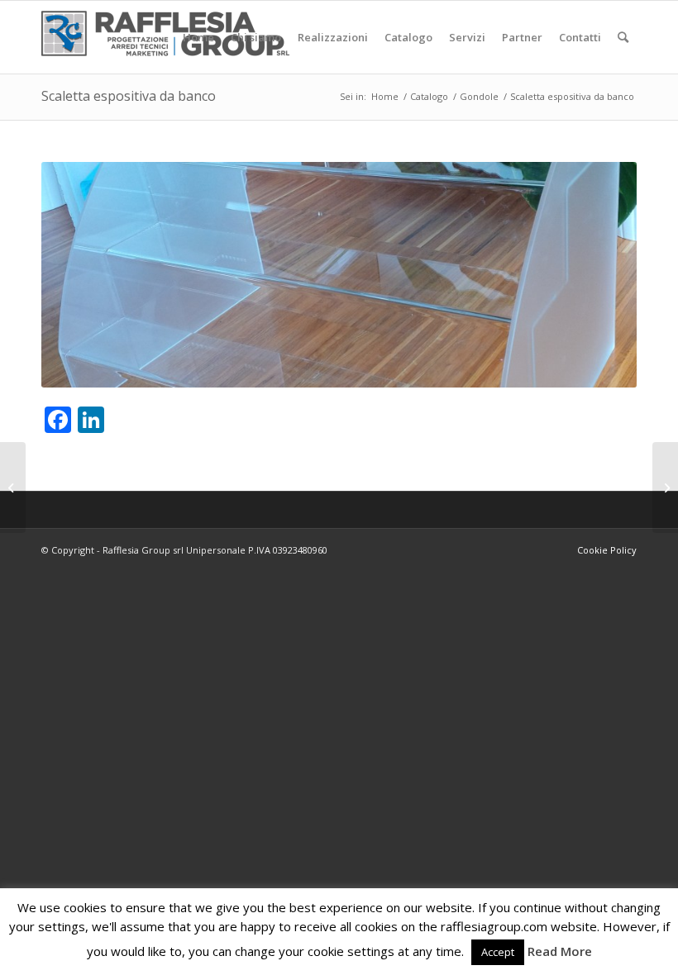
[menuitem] (198, 37)
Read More (560, 951)
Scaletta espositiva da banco (128, 96)
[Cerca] (623, 37)
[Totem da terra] (13, 487)
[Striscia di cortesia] (665, 487)
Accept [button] (497, 951)
